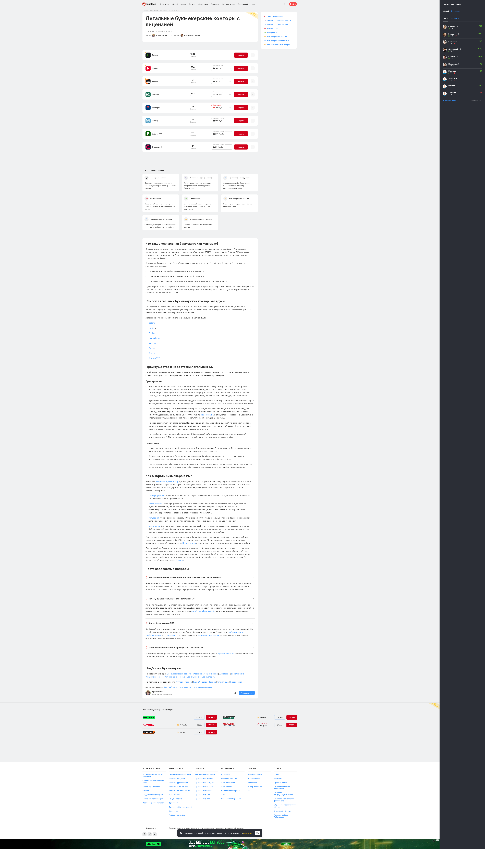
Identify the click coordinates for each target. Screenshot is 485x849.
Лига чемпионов (228, 782)
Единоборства (200, 682)
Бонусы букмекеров (151, 786)
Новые (182, 676)
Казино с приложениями (179, 791)
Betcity (155, 121)
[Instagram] (144, 834)
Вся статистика (449, 100)
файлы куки (248, 833)
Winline (155, 81)
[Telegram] (150, 834)
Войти (293, 4)
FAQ (249, 791)
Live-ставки (154, 526)
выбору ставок (235, 632)
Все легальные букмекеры (278, 45)
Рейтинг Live (272, 28)
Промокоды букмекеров (153, 803)
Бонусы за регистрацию (152, 799)
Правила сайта (280, 782)
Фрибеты (146, 791)
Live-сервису (170, 635)
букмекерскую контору (167, 481)
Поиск (285, 4)
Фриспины (173, 803)
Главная (145, 10)
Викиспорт (252, 782)
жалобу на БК (207, 414)
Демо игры (203, 4)
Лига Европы (226, 786)
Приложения (185, 687)
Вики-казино (174, 795)
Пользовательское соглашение (282, 787)
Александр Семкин (192, 35)
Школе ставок (189, 543)
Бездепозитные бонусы (152, 795)
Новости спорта (255, 774)
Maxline (155, 94)
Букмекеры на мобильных (278, 41)
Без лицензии (193, 676)
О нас (276, 774)
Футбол (179, 682)
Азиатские (224, 673)
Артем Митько (162, 35)
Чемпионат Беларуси (230, 791)
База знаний (243, 4)
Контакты (278, 778)
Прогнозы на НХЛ (202, 799)
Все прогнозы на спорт (205, 774)
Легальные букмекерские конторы (157, 710)
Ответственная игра (282, 811)
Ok (257, 833)
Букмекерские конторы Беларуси (152, 775)
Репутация (154, 517)
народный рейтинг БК (208, 635)
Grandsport (157, 147)
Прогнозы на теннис (203, 791)
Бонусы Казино (175, 799)
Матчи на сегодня (229, 778)
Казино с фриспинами (178, 782)
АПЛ (223, 795)
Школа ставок (254, 778)
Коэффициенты (156, 495)
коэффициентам (154, 635)
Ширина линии (156, 503)
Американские (210, 673)
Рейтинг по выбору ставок (278, 24)
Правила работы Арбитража (281, 816)
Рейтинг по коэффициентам (279, 20)
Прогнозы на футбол (204, 778)
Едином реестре (226, 653)
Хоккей (188, 682)
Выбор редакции (255, 786)
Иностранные (195, 673)
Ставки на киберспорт (231, 799)
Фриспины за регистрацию (180, 807)
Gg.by (151, 348)
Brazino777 (157, 134)
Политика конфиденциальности (283, 794)
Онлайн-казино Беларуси (180, 774)
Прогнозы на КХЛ (202, 795)
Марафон (156, 108)
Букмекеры (164, 4)
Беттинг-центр (228, 4)
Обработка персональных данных (285, 806)
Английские (151, 676)
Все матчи (225, 774)
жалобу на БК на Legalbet (203, 611)
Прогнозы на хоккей (204, 786)
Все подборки (170, 687)
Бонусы (192, 4)
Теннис (212, 682)
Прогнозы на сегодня (204, 782)
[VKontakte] (155, 834)
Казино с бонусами (177, 778)
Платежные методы (202, 687)
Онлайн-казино (179, 4)
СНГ (161, 676)
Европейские (237, 673)
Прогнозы (215, 4)
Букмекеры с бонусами (277, 36)
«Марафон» (154, 338)
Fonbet (155, 68)
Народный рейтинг (275, 16)
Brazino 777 (154, 358)
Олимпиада (223, 682)
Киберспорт (236, 682)
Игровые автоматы (177, 815)
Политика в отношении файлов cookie (284, 800)
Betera (155, 55)
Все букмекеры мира (177, 673)
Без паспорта (208, 676)
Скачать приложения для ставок (153, 781)
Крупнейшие (171, 676)
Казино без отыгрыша (178, 786)
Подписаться (246, 693)
